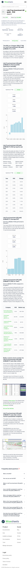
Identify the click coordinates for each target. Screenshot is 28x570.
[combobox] (14, 6)
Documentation (6, 529)
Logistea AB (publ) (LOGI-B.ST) (7, 322)
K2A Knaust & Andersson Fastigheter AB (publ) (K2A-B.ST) (8, 338)
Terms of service (6, 561)
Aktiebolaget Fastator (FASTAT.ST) (6, 317)
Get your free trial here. (8, 408)
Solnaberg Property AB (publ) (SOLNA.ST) (8, 333)
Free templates (6, 539)
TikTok (18, 536)
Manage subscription (7, 545)
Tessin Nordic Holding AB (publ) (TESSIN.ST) (8, 327)
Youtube (19, 533)
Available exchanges (7, 536)
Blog (18, 529)
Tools (4, 542)
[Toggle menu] (25, 2)
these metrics (12, 400)
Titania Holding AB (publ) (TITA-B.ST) (7, 345)
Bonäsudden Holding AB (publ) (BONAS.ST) (8, 311)
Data (4, 533)
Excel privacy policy (7, 555)
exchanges (5, 405)
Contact (19, 542)
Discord (19, 539)
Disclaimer (5, 564)
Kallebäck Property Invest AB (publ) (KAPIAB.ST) (8, 350)
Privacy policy (6, 558)
